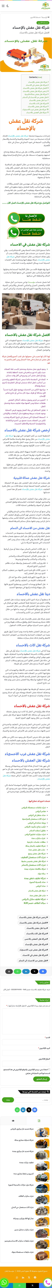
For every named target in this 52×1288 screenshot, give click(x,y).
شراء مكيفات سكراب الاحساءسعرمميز (19, 1241)
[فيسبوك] (43, 971)
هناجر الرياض (40, 811)
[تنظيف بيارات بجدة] (42, 1166)
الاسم (47, 1037)
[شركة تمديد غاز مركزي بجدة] (42, 1154)
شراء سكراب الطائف (26, 1196)
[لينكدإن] (26, 971)
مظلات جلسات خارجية (36, 842)
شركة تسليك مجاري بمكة (24, 1140)
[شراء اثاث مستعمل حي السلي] (42, 1210)
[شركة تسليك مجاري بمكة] (42, 1143)
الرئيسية (45, 17)
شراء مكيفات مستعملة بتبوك (23, 1252)
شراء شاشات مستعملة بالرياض (34, 807)
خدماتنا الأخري (35, 17)
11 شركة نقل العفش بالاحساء (37, 112)
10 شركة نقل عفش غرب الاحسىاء (35, 109)
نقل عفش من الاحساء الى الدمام (33, 960)
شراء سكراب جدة (38, 838)
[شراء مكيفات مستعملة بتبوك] (42, 1255)
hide (39, 77)
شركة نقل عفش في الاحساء (35, 955)
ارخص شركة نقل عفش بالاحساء (33, 917)
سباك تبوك (42, 874)
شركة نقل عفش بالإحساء (36, 944)
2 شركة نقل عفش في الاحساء (37, 85)
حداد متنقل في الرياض (37, 815)
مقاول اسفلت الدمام (38, 830)
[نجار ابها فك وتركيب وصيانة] (42, 1222)
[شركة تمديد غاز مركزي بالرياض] (42, 1132)
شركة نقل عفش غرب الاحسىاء (33, 950)
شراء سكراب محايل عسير (24, 1230)
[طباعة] (9, 971)
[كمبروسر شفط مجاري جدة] (42, 1177)
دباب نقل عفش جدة (37, 850)
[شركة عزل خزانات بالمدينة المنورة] (42, 1188)
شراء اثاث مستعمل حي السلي (22, 1207)
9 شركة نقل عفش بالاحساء (38, 106)
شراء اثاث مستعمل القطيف (33, 857)
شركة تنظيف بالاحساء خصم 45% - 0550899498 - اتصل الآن (24, 989)
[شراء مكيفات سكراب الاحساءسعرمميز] (42, 1244)
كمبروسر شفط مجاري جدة (24, 1174)
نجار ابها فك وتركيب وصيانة (23, 1218)
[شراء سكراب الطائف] (42, 1199)
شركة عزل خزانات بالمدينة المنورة (21, 1185)
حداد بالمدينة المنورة (37, 882)
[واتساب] (17, 971)
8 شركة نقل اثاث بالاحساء (39, 103)
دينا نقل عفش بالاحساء (37, 928)
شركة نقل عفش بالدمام (37, 891)
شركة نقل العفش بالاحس (36, 939)
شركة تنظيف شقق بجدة (35, 878)
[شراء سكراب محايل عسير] (42, 1233)
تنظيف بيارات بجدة (26, 1162)
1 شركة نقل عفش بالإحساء (38, 82)
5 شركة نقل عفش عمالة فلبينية (37, 94)
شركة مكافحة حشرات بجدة (35, 869)
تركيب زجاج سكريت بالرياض (35, 827)
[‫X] (34, 971)
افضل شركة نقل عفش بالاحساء (33, 923)
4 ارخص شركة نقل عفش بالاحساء (36, 91)
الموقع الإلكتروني (44, 1059)
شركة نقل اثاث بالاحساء (36, 933)
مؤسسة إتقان (9, 1271)
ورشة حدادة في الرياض (37, 823)
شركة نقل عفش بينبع (37, 853)
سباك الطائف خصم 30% (35, 903)
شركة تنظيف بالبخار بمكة (35, 846)
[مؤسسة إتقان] (45, 6)
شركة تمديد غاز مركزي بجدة (23, 1151)
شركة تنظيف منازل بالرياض (34, 899)
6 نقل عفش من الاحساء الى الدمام (36, 97)
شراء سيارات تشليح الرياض (35, 834)
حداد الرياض (41, 886)
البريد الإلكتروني (44, 1048)
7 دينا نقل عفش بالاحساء (39, 100)
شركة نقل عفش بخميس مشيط (33, 861)
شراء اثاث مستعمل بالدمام (34, 865)
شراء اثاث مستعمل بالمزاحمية (34, 819)
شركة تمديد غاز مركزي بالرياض (22, 1129)
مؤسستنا (31, 282)
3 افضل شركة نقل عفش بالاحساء (36, 88)
